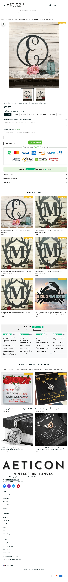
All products (9, 19)
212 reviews (37, 330)
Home (2, 19)
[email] (12, 480)
